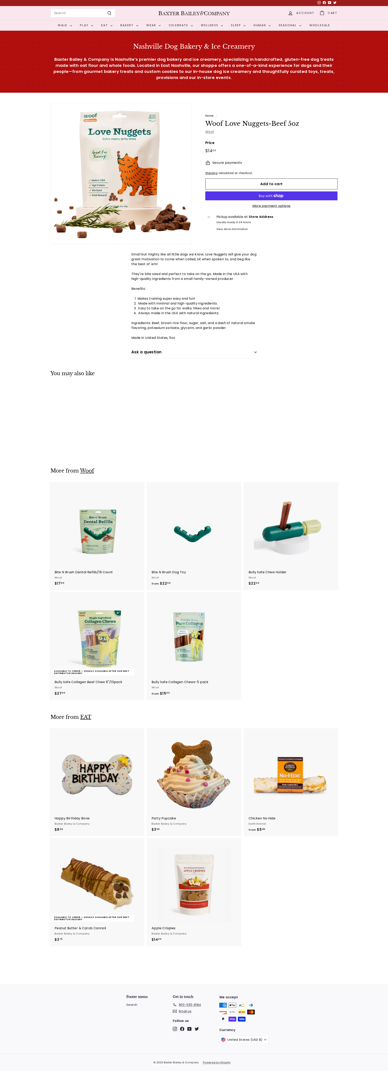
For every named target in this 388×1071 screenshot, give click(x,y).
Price (209, 142)
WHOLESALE (319, 25)
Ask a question (146, 352)
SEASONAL (288, 25)
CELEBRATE (179, 25)
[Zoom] (121, 173)
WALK (63, 25)
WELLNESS (210, 25)
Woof (209, 131)
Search (131, 1005)
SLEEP (236, 25)
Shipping (211, 173)
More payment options (271, 206)
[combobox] (83, 13)
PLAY (85, 25)
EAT (105, 25)
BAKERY (127, 25)
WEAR (152, 25)
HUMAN (261, 25)
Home (209, 116)
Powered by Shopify (217, 1062)
